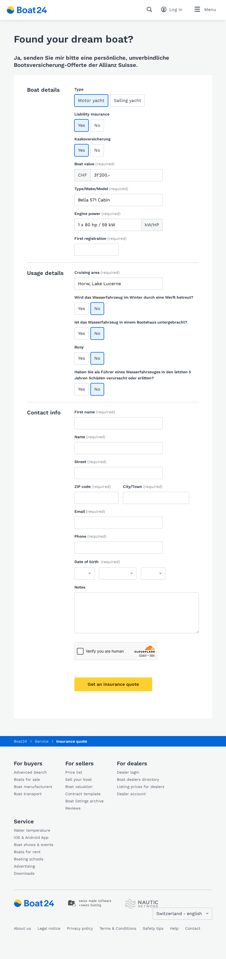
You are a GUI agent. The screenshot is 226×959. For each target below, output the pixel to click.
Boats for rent (27, 852)
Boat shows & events (33, 844)
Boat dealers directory (138, 779)
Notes (79, 587)
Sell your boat (78, 779)
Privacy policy (80, 928)
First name (94, 412)
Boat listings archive (84, 801)
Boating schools (28, 859)
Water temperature (32, 830)
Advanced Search (30, 772)
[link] (90, 903)
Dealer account (131, 794)
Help (174, 928)
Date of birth (97, 561)
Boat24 (20, 741)
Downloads (24, 873)
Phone (90, 536)
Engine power (97, 213)
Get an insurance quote (113, 684)
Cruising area (97, 272)
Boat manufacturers (33, 786)
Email (89, 511)
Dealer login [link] (128, 772)
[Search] (150, 9)
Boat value (94, 164)
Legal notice (48, 928)
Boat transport (28, 794)
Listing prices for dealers (140, 786)
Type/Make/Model (101, 188)
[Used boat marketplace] (27, 10)
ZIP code (92, 486)
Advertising (24, 866)
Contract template (83, 794)
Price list (73, 772)
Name (89, 437)
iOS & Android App (31, 837)
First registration (100, 238)
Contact (192, 928)
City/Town (142, 486)
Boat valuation (79, 786)
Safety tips (153, 928)
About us (22, 928)
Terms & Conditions (117, 928)
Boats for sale (27, 779)
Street (90, 461)
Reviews (72, 808)
